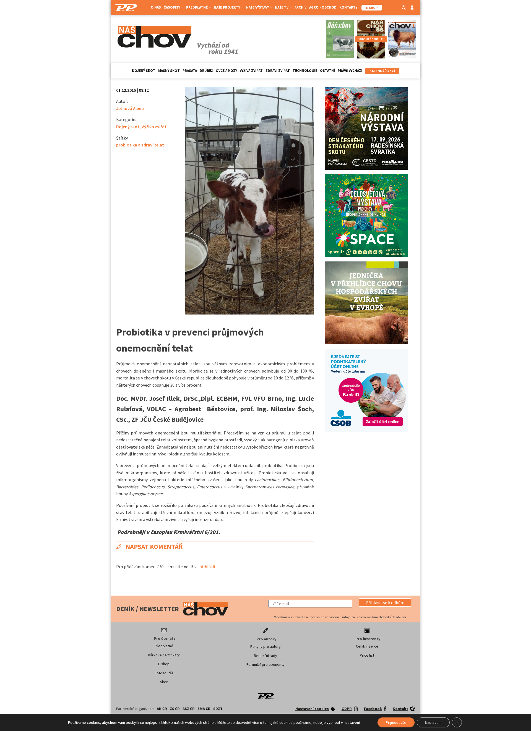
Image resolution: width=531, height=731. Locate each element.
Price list (367, 655)
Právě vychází (350, 70)
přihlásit (207, 566)
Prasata (190, 70)
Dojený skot (143, 70)
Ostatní (327, 70)
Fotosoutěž (164, 672)
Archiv (300, 7)
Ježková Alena (130, 108)
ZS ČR (175, 708)
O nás (156, 7)
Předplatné (164, 645)
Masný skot (169, 70)
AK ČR (162, 708)
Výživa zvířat (251, 70)
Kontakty (348, 7)
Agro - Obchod (323, 7)
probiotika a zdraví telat (140, 145)
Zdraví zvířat (278, 70)
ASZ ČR (189, 708)
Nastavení (433, 722)
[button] (385, 602)
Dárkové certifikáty (164, 655)
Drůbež (206, 70)
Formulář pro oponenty (265, 664)
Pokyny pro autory (265, 646)
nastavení (352, 722)
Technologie (305, 70)
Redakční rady (265, 655)
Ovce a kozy (226, 70)
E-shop (164, 663)
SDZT (218, 708)
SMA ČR (203, 708)
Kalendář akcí (382, 71)
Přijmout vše (396, 722)
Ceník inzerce (367, 646)
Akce (164, 681)
